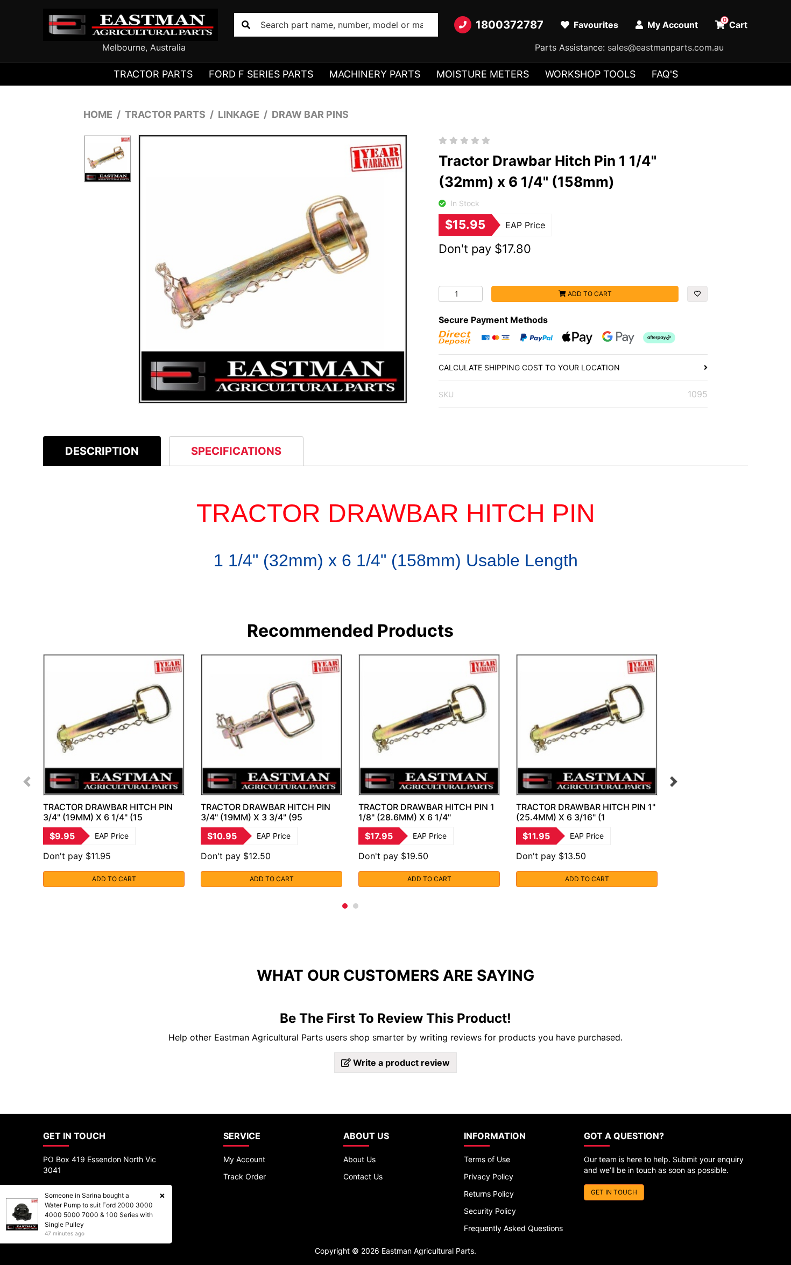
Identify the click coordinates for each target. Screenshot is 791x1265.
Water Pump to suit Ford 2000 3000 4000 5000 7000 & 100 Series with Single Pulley (99, 1214)
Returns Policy (489, 1193)
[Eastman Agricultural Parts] (130, 25)
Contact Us (363, 1176)
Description (102, 451)
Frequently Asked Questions (513, 1228)
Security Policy (490, 1210)
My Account (244, 1159)
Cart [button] (735, 23)
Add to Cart (589, 294)
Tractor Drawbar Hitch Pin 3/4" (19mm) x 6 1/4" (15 (108, 812)
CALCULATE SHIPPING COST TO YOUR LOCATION (529, 367)
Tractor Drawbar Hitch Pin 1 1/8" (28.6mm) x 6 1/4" (426, 812)
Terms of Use (487, 1159)
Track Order (244, 1176)
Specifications (236, 451)
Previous (27, 781)
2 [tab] (355, 906)
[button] (697, 294)
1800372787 (509, 24)
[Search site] (246, 25)
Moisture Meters (482, 74)
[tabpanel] (114, 770)
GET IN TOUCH (614, 1192)
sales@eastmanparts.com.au (666, 47)
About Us (359, 1159)
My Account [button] (671, 24)
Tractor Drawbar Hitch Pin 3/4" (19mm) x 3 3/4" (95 (265, 812)
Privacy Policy (488, 1176)
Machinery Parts (374, 74)
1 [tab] (345, 906)
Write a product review (400, 1062)
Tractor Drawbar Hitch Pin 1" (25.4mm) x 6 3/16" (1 (585, 812)
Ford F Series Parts (261, 74)
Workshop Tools (590, 74)
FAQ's (665, 74)
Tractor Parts (153, 74)
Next (673, 781)
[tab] (102, 451)
